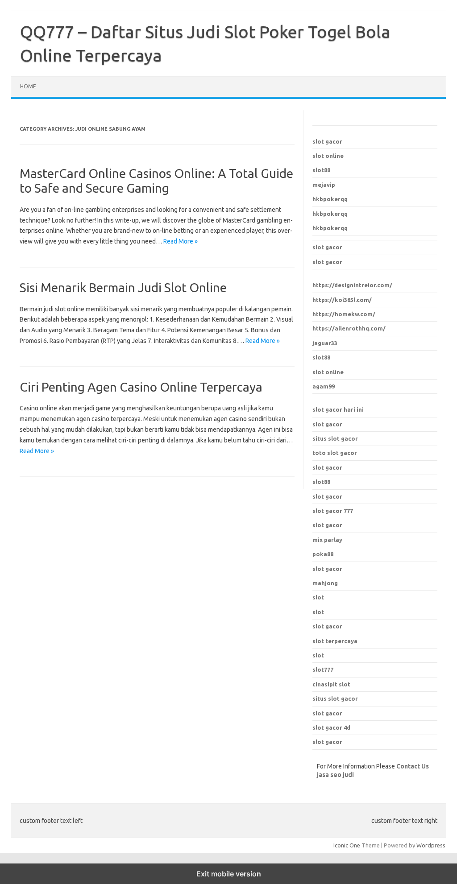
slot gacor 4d (331, 727)
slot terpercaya (334, 641)
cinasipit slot (331, 684)
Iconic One (346, 845)
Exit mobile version (228, 873)
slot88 (321, 170)
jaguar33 (324, 343)
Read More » (180, 241)
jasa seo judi (335, 774)
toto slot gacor (334, 453)
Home (28, 86)
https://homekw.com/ (343, 314)
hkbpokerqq (330, 199)
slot (318, 597)
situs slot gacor (335, 438)
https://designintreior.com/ (352, 285)
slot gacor (327, 141)
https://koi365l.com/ (342, 300)
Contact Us (412, 766)
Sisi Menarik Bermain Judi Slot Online (123, 287)
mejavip (323, 185)
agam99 (323, 386)
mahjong (325, 583)
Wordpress (430, 845)
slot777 (322, 669)
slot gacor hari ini (338, 409)
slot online (328, 156)
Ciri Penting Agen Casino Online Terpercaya (141, 387)
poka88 (322, 554)
